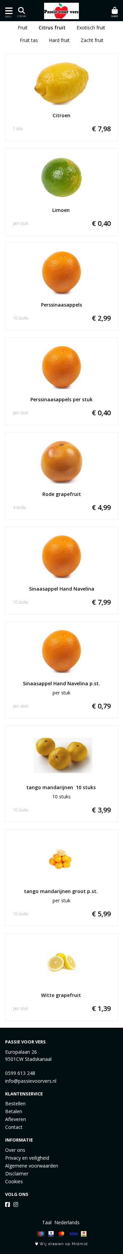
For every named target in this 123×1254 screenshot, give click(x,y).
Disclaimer (16, 1173)
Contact (14, 1127)
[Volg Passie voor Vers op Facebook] (7, 1204)
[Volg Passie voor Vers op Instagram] (15, 1204)
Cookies (14, 1181)
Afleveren (15, 1119)
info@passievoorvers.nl (30, 1081)
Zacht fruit (92, 40)
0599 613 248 (20, 1073)
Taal (47, 1222)
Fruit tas (29, 40)
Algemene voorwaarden (31, 1165)
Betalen (13, 1111)
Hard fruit (59, 40)
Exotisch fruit (91, 27)
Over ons (15, 1150)
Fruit (23, 27)
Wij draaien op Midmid (63, 1244)
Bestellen (15, 1103)
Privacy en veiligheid (27, 1158)
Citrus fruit (52, 27)
